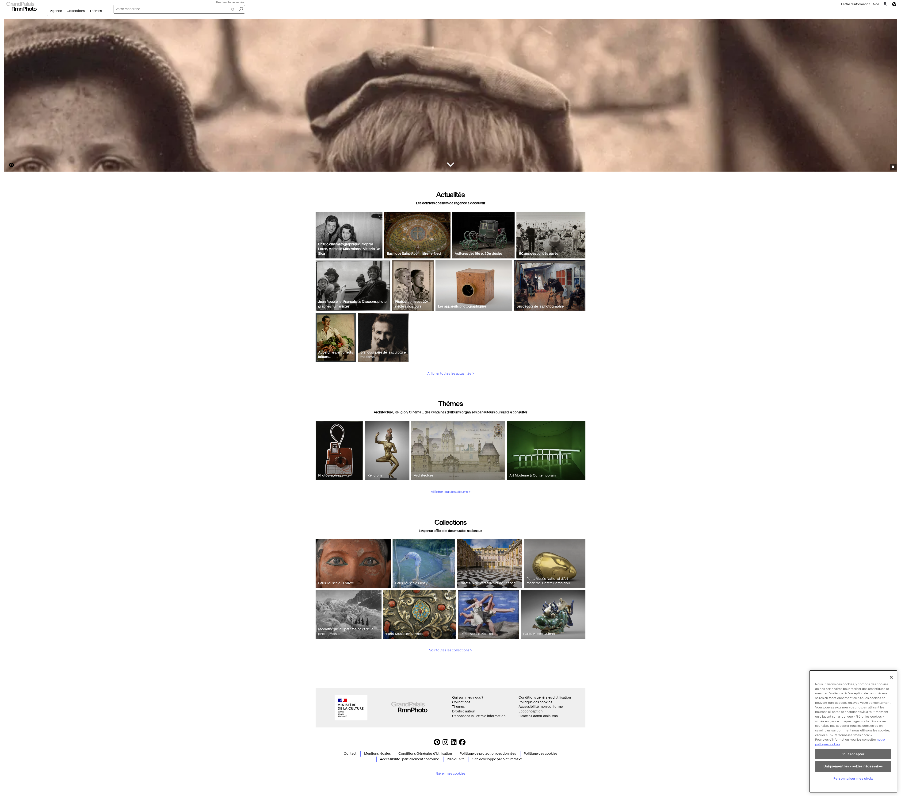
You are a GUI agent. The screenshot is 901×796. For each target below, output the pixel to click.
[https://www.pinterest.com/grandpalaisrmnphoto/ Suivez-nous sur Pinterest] (437, 743)
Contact (350, 753)
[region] (853, 731)
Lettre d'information (855, 4)
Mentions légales (377, 753)
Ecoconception (530, 711)
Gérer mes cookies (450, 773)
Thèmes (95, 11)
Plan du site (456, 759)
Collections (76, 11)
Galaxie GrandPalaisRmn (538, 716)
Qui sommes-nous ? (467, 697)
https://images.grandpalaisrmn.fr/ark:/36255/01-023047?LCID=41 (8, 165)
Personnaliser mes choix (853, 778)
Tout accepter (853, 754)
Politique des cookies (535, 702)
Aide (876, 4)
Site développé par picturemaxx (497, 759)
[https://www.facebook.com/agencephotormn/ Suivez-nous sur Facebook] (462, 743)
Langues (894, 4)
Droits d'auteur (463, 711)
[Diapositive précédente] (10, 96)
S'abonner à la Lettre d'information (478, 716)
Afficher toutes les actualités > (450, 373)
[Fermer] (891, 677)
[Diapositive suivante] (891, 96)
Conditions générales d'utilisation (545, 697)
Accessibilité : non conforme (541, 706)
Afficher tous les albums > (450, 492)
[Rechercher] (241, 9)
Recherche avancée (230, 2)
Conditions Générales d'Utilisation (425, 753)
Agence (56, 11)
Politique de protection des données (488, 753)
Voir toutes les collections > (450, 650)
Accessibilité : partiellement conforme (409, 759)
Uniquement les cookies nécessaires (853, 766)
